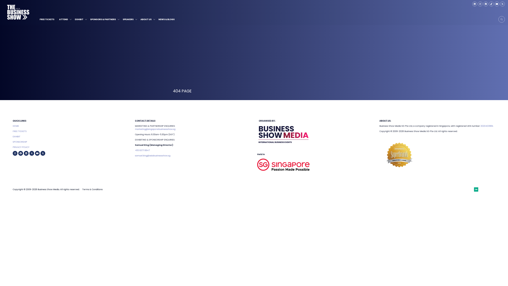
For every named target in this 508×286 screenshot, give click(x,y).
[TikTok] (491, 4)
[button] (501, 19)
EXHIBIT (16, 136)
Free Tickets (47, 19)
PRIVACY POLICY (21, 147)
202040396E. (487, 126)
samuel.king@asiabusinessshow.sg (152, 155)
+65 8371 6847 (142, 150)
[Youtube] (497, 4)
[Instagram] (480, 4)
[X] (502, 4)
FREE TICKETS (20, 131)
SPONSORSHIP (20, 141)
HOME (16, 126)
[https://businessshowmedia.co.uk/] (283, 143)
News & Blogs (166, 19)
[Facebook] (485, 4)
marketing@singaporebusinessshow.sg (155, 129)
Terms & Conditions (92, 189)
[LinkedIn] (474, 4)
